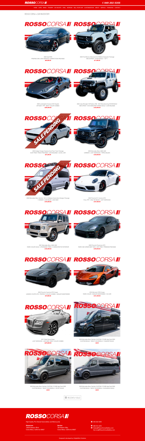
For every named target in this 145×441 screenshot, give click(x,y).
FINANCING (110, 7)
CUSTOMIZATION (89, 7)
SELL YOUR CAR (78, 7)
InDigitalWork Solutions (79, 438)
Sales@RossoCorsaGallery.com (103, 428)
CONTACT (117, 7)
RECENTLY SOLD (73, 397)
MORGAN (69, 7)
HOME (35, 7)
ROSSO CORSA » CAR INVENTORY (37, 14)
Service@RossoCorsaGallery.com (104, 430)
